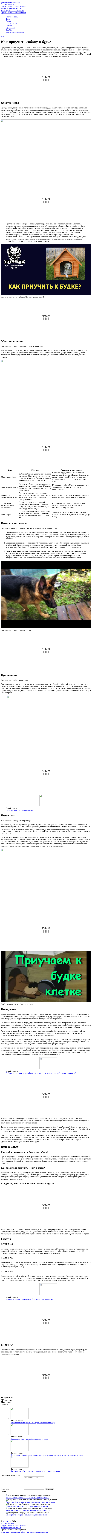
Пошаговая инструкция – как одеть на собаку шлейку (33, 1423)
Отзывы (9, 25)
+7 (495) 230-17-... (12, 11)
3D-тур (9, 30)
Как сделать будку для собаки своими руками (29, 1439)
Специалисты (11, 23)
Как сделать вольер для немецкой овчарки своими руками (29, 1299)
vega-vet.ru (7, 1521)
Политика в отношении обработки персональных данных (24, 1532)
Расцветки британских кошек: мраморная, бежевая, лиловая (30, 1502)
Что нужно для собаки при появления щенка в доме (27, 1506)
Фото (8, 19)
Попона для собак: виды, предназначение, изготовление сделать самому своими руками (47, 1455)
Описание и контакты (15, 32)
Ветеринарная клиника (10, 2)
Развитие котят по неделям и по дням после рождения (28, 1510)
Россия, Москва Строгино (13, 6)
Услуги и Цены (12, 17)
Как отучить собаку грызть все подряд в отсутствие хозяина (35, 1471)
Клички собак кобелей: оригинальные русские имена (27, 1498)
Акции (8, 21)
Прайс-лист (10, 28)
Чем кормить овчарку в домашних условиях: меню (26, 1515)
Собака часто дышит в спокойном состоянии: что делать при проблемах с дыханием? (41, 1073)
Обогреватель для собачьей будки (19, 810)
